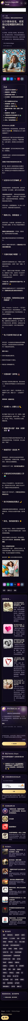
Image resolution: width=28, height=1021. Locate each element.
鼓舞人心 (10, 590)
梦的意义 (11, 972)
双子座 (23, 938)
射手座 (18, 959)
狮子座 (9, 976)
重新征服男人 (6, 986)
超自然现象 (10, 983)
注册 (14, 791)
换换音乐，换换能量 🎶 (11, 92)
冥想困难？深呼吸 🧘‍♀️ (10, 104)
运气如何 (17, 983)
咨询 (3, 723)
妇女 (12, 952)
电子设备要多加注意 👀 (11, 101)
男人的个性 (15, 976)
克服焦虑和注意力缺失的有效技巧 (14, 290)
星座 (14, 969)
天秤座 (10, 948)
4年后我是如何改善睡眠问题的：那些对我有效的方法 (19, 604)
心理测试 (11, 966)
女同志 (21, 948)
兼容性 (23, 935)
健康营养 (17, 935)
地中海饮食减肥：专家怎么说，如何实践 (19, 625)
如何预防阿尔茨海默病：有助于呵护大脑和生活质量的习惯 (19, 641)
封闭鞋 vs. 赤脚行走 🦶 (11, 106)
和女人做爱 (22, 941)
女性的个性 (5, 952)
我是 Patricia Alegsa (11, 753)
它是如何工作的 (6, 959)
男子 (12, 979)
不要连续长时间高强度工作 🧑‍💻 (13, 115)
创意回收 (5, 938)
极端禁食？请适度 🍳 (10, 113)
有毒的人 (5, 972)
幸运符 (4, 962)
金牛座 (13, 986)
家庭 (14, 959)
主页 (3, 16)
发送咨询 (14, 743)
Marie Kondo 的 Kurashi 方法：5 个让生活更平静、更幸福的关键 (19, 682)
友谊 (18, 938)
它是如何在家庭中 (7, 955)
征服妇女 (10, 962)
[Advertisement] (14, 10)
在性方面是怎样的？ (15, 945)
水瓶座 (17, 972)
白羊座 (16, 979)
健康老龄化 (10, 935)
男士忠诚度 (5, 979)
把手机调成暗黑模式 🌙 (11, 117)
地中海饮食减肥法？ (19, 466)
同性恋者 (10, 941)
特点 (4, 976)
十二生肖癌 (12, 938)
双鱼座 (4, 941)
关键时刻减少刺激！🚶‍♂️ (11, 94)
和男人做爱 (5, 945)
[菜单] (25, 3)
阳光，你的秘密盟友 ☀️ (11, 120)
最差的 (18, 969)
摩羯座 (4, 969)
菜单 (5, 1018)
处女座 (4, 948)
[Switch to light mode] (21, 3)
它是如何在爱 (17, 955)
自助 (7, 16)
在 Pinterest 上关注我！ (8, 125)
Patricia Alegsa (10, 43)
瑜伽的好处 (11, 399)
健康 (15, 590)
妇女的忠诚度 (18, 952)
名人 (16, 941)
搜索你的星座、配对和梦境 (10, 997)
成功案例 (21, 966)
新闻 (9, 969)
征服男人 (5, 966)
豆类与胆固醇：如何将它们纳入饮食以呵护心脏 (19, 659)
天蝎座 (15, 948)
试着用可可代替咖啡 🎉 (11, 90)
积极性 (22, 979)
